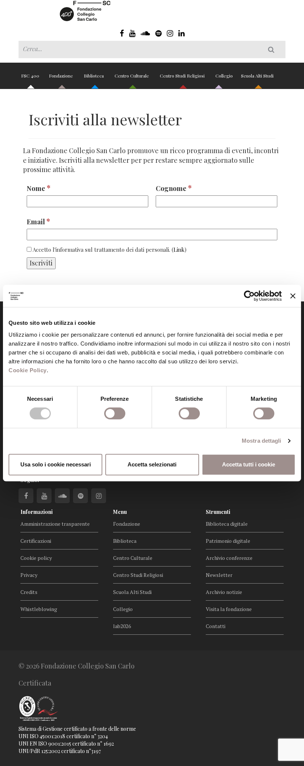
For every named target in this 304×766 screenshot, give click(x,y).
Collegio (224, 76)
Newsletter (219, 574)
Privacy (28, 574)
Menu (120, 511)
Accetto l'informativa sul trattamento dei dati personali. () (109, 249)
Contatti (215, 626)
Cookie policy (36, 557)
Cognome (174, 187)
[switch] (114, 413)
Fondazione (61, 76)
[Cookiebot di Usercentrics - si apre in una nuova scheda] (249, 295)
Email (38, 221)
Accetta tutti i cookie (248, 464)
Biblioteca (94, 76)
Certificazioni (35, 540)
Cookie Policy (28, 370)
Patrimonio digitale (228, 540)
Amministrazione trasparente (55, 523)
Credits (28, 591)
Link (179, 249)
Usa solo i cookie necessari (55, 464)
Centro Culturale (132, 76)
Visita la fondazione (229, 609)
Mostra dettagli (261, 441)
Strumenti (218, 511)
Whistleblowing (38, 609)
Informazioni (36, 511)
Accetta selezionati (152, 464)
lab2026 (122, 626)
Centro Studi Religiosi (183, 76)
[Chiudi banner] (292, 295)
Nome (38, 187)
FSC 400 (30, 76)
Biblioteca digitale (227, 523)
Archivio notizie (224, 591)
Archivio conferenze (229, 557)
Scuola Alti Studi (258, 76)
